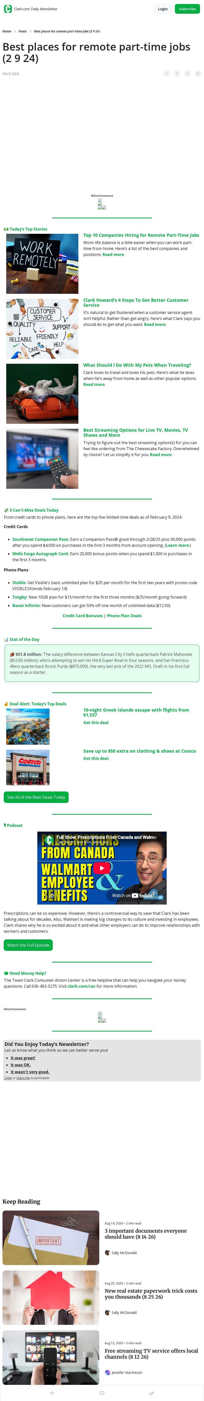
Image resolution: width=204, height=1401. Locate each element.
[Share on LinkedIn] (198, 73)
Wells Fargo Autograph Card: (40, 553)
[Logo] (8, 9)
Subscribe (23, 1078)
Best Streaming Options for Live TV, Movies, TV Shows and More (136, 432)
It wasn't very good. (30, 1072)
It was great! (23, 1058)
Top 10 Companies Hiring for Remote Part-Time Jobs (141, 235)
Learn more (177, 545)
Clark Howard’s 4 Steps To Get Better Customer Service (136, 302)
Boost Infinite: (26, 605)
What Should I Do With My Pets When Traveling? (137, 365)
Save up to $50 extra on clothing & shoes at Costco (139, 751)
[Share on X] (177, 73)
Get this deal (95, 722)
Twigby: (20, 597)
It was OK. (21, 1065)
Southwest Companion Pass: (40, 539)
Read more (113, 254)
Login (8, 1078)
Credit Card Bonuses (83, 615)
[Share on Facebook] (166, 73)
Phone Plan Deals (124, 615)
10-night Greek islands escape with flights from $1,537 (137, 712)
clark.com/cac (82, 986)
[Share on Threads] (187, 73)
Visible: (19, 582)
